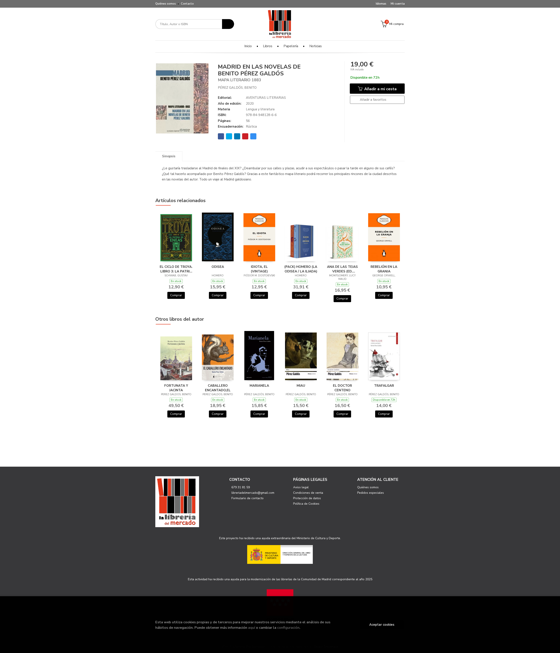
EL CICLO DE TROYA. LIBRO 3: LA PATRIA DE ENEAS (176, 269)
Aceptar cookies (381, 624)
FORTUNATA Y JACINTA (176, 387)
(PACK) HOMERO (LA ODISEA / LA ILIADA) (300, 269)
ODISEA (218, 267)
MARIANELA (259, 385)
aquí (251, 627)
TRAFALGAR (384, 385)
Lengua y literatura (260, 109)
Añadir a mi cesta (380, 89)
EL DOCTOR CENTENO (342, 387)
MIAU (301, 385)
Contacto (187, 4)
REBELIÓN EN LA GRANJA (384, 269)
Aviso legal (301, 487)
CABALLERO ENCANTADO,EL (218, 387)
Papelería (291, 46)
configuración (288, 627)
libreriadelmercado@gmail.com (252, 493)
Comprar (176, 295)
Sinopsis (168, 156)
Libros (267, 46)
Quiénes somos (165, 4)
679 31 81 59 (240, 487)
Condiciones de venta (308, 493)
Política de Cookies (306, 504)
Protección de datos (307, 498)
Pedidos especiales (370, 493)
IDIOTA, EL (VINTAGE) (259, 269)
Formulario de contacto (247, 498)
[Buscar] (228, 24)
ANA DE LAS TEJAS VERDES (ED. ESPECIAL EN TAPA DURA (342, 269)
